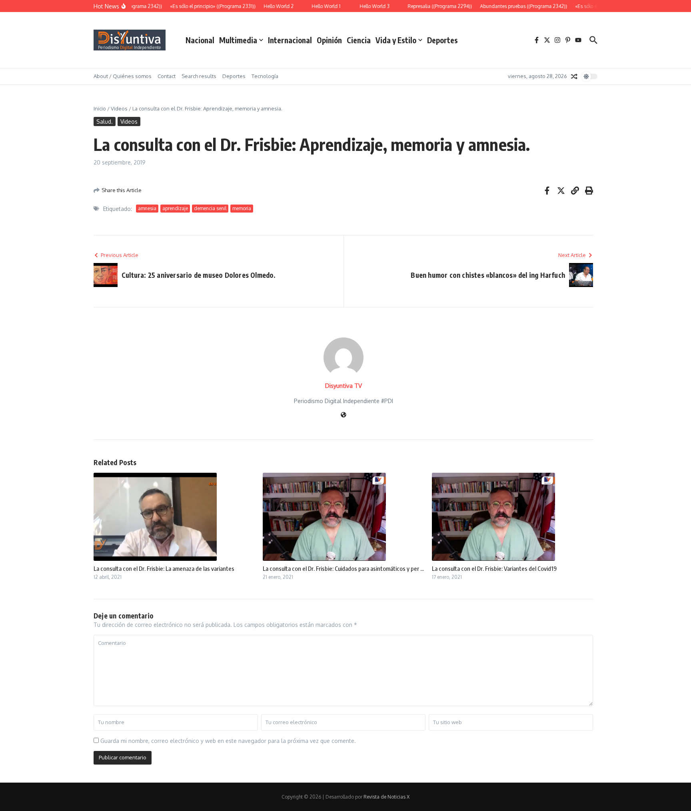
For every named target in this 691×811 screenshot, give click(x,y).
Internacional (290, 40)
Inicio (100, 108)
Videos (119, 108)
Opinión (329, 40)
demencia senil (210, 208)
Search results (199, 76)
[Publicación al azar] (574, 76)
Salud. (104, 121)
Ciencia (359, 40)
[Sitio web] (343, 415)
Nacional (200, 40)
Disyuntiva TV (343, 385)
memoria (241, 208)
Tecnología (265, 76)
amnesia (147, 208)
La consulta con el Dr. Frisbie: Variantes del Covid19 (494, 568)
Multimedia (238, 40)
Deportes (442, 40)
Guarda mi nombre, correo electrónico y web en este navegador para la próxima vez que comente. (228, 740)
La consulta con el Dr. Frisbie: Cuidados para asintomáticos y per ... (343, 568)
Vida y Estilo (395, 40)
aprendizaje (175, 208)
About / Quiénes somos (123, 76)
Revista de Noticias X (386, 797)
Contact (167, 76)
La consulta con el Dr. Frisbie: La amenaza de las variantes (164, 568)
